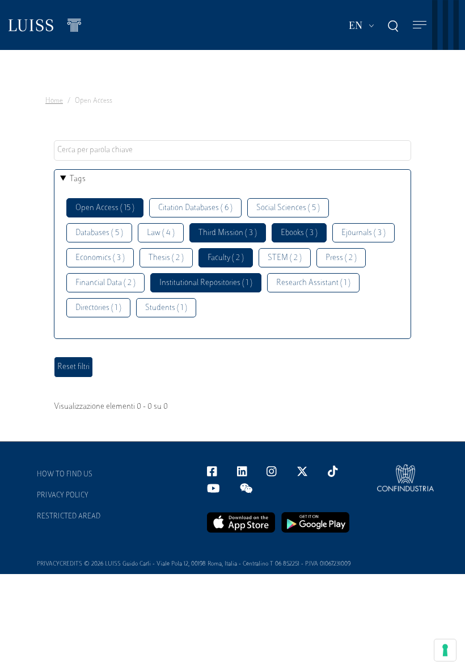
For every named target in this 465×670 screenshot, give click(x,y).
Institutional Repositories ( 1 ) (205, 283)
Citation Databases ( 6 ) (195, 208)
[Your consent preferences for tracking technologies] (445, 650)
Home (54, 101)
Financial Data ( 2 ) (105, 283)
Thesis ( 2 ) (166, 258)
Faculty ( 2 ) (226, 258)
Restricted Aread (68, 516)
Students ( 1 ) (166, 308)
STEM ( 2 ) (285, 258)
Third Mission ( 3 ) (227, 233)
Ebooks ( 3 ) (299, 233)
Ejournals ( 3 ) (363, 233)
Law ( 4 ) (161, 233)
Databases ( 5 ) (99, 233)
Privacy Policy (62, 495)
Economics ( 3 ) (100, 258)
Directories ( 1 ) (98, 308)
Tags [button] (78, 179)
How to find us (64, 474)
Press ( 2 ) (341, 258)
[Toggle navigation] (419, 25)
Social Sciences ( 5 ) (288, 208)
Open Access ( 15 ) (104, 208)
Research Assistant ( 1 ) (313, 283)
